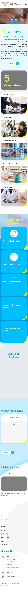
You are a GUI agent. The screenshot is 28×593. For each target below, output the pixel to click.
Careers (4, 541)
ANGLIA (9, 585)
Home (3, 527)
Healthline (5, 537)
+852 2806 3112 (10, 572)
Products (4, 534)
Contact (4, 545)
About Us (4, 530)
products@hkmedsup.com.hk (13, 567)
